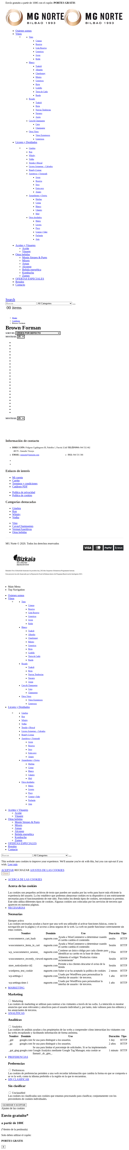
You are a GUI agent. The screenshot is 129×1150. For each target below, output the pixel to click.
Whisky (32, 155)
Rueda (38, 95)
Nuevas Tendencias (43, 110)
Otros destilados (35, 217)
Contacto (20, 284)
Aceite (25, 248)
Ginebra (32, 148)
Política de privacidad (23, 492)
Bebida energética (31, 269)
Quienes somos (23, 30)
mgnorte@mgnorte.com (29, 455)
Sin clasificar (18, 1079)
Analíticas (16, 1013)
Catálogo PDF (20, 486)
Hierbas (39, 199)
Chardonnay (40, 73)
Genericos (40, 51)
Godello (39, 88)
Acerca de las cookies (25, 879)
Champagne (40, 128)
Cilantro (39, 210)
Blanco (31, 62)
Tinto (31, 37)
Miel (37, 214)
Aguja (38, 117)
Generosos (40, 139)
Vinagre (26, 251)
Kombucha (28, 272)
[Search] (74, 304)
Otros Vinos (34, 131)
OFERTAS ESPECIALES (29, 278)
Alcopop (26, 266)
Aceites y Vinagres (25, 245)
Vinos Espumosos (43, 135)
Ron (30, 152)
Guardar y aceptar (14, 1105)
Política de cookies (22, 495)
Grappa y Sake (41, 232)
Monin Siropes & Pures (34, 257)
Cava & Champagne (37, 121)
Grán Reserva (41, 48)
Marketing (16, 987)
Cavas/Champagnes (22, 526)
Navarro (39, 113)
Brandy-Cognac (35, 170)
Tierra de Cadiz (42, 91)
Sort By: (10, 333)
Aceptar (7, 870)
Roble (38, 59)
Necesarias (16, 907)
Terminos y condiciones (24, 483)
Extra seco (40, 188)
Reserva (39, 44)
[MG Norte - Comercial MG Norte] (64, 25)
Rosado (32, 99)
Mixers (26, 260)
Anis (37, 239)
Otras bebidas (22, 254)
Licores (38, 225)
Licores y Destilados (26, 142)
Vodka (31, 159)
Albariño (39, 70)
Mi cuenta (17, 477)
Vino (14, 523)
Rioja (38, 84)
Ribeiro (38, 77)
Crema (38, 203)
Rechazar (21, 870)
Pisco (38, 228)
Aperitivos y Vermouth (38, 173)
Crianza (39, 41)
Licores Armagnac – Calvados (41, 166)
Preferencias (18, 1057)
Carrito (16, 480)
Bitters (38, 221)
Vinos (18, 33)
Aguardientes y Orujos (38, 195)
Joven (38, 55)
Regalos (19, 281)
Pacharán (39, 235)
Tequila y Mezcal (35, 163)
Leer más (12, 864)
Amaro (38, 192)
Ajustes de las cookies (47, 870)
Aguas (25, 263)
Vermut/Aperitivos (22, 529)
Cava (38, 124)
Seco (37, 184)
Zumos (26, 275)
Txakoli (39, 66)
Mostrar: (11, 337)
